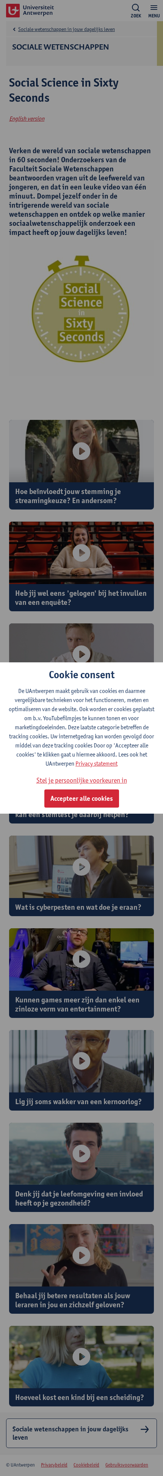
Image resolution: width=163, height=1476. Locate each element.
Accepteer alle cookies (81, 798)
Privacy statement (96, 763)
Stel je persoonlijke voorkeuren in (81, 780)
